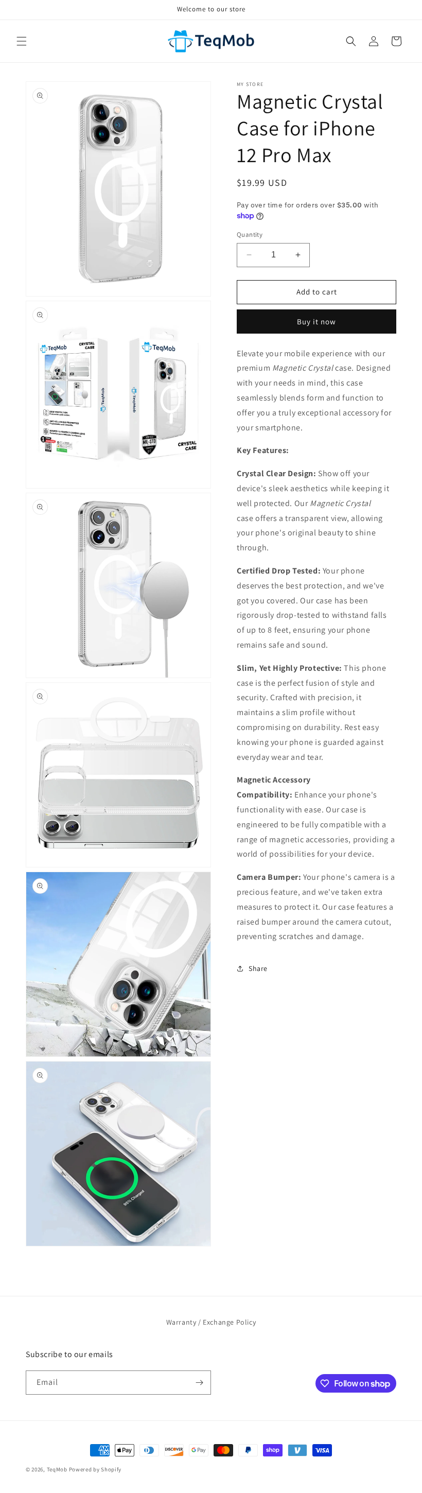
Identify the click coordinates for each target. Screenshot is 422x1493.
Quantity (249, 234)
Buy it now (316, 321)
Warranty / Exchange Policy (211, 1322)
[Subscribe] (199, 1382)
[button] (21, 41)
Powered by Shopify (95, 1469)
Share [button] (258, 968)
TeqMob (57, 1469)
